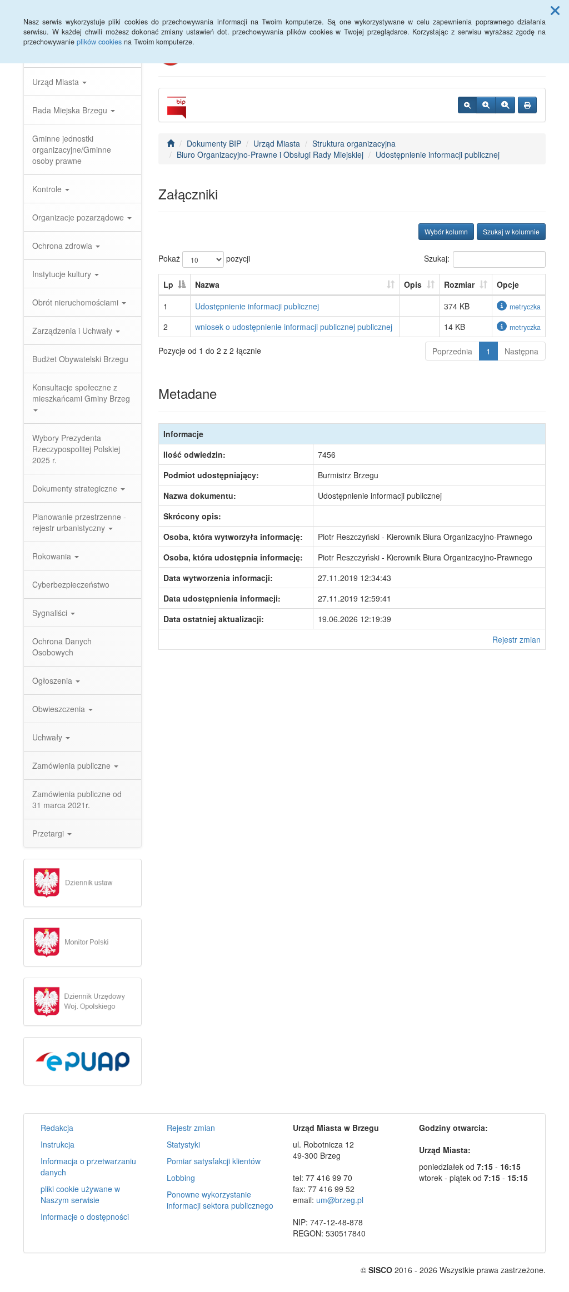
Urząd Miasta (56, 81)
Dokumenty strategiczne (75, 488)
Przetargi (49, 833)
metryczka (525, 307)
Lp (168, 284)
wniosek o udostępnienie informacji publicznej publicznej (293, 326)
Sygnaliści (50, 612)
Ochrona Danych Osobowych (62, 646)
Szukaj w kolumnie (511, 231)
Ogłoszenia (53, 680)
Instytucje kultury (62, 273)
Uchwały (48, 737)
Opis (413, 284)
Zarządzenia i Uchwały (73, 330)
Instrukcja (57, 1144)
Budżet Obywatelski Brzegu (80, 358)
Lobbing (181, 1177)
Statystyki (183, 1144)
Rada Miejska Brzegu (70, 110)
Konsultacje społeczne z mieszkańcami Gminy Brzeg (81, 393)
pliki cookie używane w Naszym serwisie (80, 1194)
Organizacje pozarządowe (79, 217)
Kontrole (48, 188)
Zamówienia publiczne (72, 765)
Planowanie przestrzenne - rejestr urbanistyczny (79, 522)
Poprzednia (452, 351)
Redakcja (57, 1127)
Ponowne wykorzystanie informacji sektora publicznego (220, 1200)
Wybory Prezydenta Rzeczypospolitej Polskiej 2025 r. (76, 448)
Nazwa (207, 284)
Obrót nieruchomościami (76, 302)
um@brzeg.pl (339, 1199)
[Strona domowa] (170, 143)
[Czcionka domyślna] (467, 105)
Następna (521, 351)
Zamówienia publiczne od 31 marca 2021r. (77, 799)
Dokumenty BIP (214, 143)
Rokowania (52, 556)
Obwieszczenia (59, 708)
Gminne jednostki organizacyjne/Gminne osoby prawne (71, 149)
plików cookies (99, 42)
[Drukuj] (527, 105)
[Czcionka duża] (505, 105)
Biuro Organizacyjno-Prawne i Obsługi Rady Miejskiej (270, 154)
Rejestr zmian (516, 639)
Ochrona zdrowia (63, 245)
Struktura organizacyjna (354, 143)
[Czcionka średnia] (486, 105)
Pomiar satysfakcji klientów (214, 1160)
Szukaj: (437, 258)
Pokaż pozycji (204, 258)
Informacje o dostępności (85, 1216)
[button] (555, 10)
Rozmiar (459, 284)
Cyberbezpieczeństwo (70, 584)
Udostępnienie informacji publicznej (438, 154)
